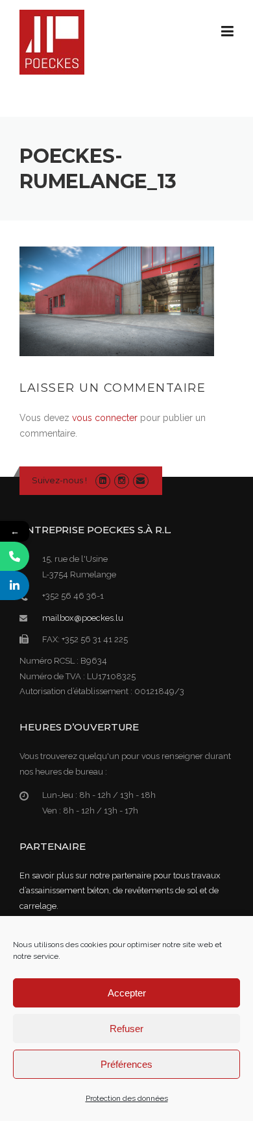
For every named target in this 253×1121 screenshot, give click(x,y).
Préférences (126, 1064)
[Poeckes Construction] (51, 41)
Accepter (127, 992)
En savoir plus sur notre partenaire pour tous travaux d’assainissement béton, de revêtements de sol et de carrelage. (120, 891)
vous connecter (105, 418)
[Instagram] (121, 480)
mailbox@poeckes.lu (82, 618)
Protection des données (127, 1098)
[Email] (140, 480)
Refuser (126, 1028)
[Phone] (14, 556)
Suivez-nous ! (59, 480)
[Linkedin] (102, 480)
